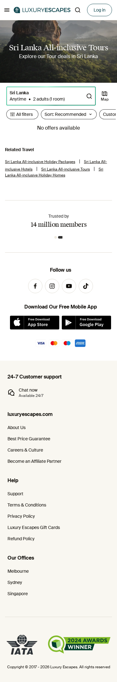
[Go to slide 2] (60, 237)
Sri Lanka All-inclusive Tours (65, 169)
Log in (99, 10)
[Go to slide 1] (55, 237)
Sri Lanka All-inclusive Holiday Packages (40, 161)
